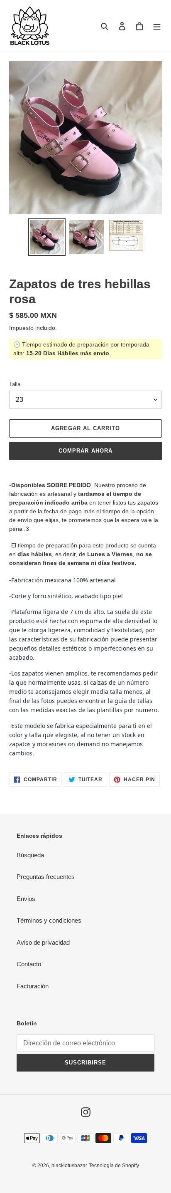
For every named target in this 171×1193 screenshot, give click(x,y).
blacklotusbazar (69, 1165)
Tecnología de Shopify (114, 1165)
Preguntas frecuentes (46, 876)
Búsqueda (30, 855)
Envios (26, 898)
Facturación (33, 986)
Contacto (29, 964)
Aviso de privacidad (43, 942)
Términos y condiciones (49, 920)
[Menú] (157, 26)
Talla (14, 384)
